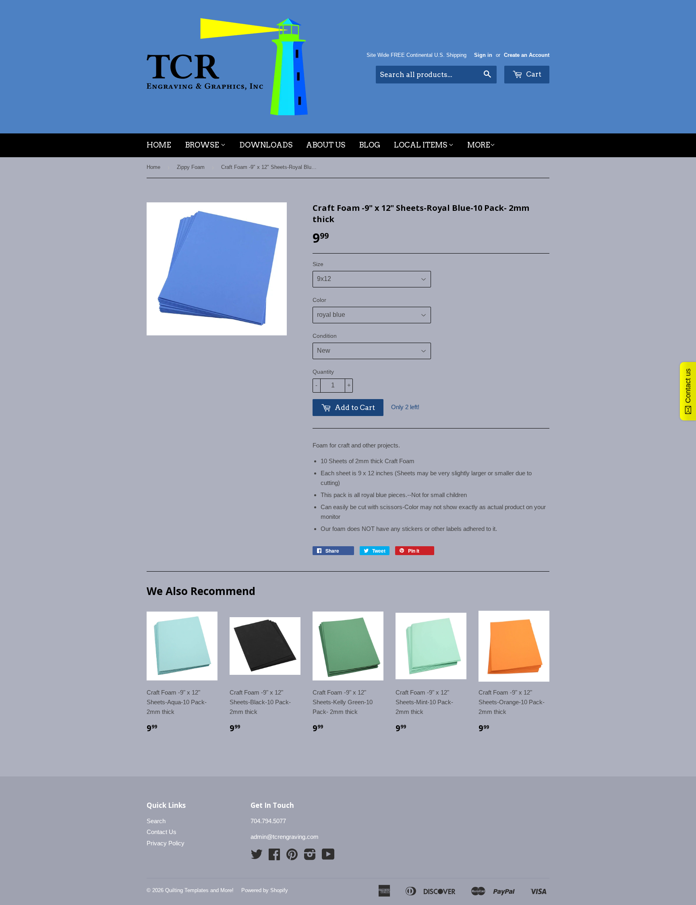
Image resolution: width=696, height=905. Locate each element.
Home (159, 145)
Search (156, 821)
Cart (532, 74)
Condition (325, 336)
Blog (369, 145)
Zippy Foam (191, 167)
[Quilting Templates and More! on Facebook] (274, 856)
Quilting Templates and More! (199, 890)
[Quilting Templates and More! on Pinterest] (292, 856)
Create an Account (526, 55)
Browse (203, 145)
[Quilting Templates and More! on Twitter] (257, 856)
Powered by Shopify (264, 890)
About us (325, 145)
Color (319, 300)
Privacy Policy (165, 843)
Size (318, 264)
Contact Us (161, 831)
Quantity (323, 371)
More (478, 145)
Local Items (421, 145)
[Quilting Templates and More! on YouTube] (328, 856)
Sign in (483, 55)
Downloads (265, 145)
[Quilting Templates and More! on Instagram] (310, 856)
